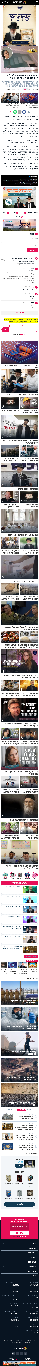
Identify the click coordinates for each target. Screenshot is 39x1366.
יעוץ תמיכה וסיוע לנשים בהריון (30, 1311)
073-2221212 (15, 1285)
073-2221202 (34, 1333)
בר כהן (18, 217)
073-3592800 (15, 1291)
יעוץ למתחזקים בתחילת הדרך (30, 1295)
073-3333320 (15, 1299)
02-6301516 (34, 1307)
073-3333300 (15, 1306)
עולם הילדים (32, 1257)
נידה (22, 213)
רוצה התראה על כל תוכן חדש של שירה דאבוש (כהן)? (19, 326)
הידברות (34, 1244)
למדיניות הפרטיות (16, 334)
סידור (34, 1276)
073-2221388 (34, 1291)
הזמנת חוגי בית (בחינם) (32, 1318)
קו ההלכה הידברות (14, 1303)
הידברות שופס (15, 1324)
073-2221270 (15, 1320)
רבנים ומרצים (32, 1267)
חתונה (14, 213)
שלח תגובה (32, 250)
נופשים (17, 1318)
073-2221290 (34, 1320)
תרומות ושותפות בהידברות (12, 1283)
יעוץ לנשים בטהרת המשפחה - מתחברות (30, 1304)
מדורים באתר (32, 1248)
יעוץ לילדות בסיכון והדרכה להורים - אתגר (10, 1296)
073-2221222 (34, 1285)
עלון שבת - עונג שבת (32, 1289)
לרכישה (19, 1166)
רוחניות (4, 213)
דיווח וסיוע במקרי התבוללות (12, 1311)
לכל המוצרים (19, 1204)
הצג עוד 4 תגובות (19, 313)
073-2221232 (34, 1298)
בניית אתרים (27, 1360)
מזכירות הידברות (34, 1283)
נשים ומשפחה (32, 1271)
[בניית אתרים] (27, 1358)
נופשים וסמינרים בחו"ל (32, 1330)
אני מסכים (19, 334)
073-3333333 (34, 1326)
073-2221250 (15, 1326)
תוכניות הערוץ (32, 1253)
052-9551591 (34, 1314)
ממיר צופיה (35, 1324)
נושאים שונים (32, 1262)
